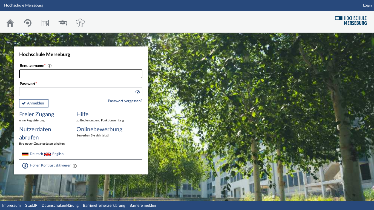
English (58, 154)
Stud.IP (31, 206)
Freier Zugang (36, 117)
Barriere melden (143, 206)
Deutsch (36, 154)
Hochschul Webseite (353, 18)
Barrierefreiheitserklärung (104, 206)
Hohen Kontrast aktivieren (50, 165)
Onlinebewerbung (99, 132)
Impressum (11, 206)
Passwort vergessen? (125, 101)
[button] (137, 92)
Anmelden (35, 103)
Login (367, 5)
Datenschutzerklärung (60, 206)
